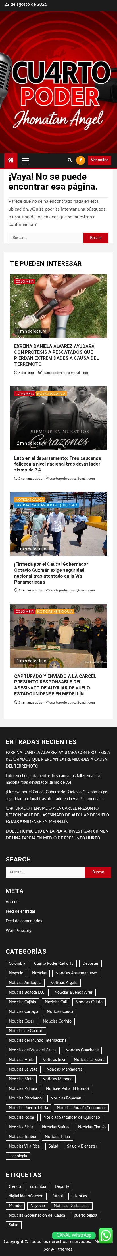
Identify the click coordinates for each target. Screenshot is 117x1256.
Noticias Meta (21, 1079)
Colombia (25, 281)
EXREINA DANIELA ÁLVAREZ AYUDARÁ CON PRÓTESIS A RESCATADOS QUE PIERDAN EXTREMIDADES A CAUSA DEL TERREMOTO (58, 759)
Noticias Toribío (22, 1137)
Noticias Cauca (51, 393)
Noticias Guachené (82, 1050)
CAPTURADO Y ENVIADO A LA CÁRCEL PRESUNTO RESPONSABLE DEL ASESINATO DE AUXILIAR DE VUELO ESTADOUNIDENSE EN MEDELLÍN (55, 685)
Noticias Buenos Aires (73, 992)
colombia (38, 1187)
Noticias (39, 973)
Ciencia (15, 1187)
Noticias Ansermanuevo (76, 973)
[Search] (69, 160)
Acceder (13, 902)
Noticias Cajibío (22, 1002)
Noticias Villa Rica (24, 1146)
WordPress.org (18, 931)
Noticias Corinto (57, 1021)
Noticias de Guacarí (26, 1031)
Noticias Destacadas (71, 1206)
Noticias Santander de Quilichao (46, 505)
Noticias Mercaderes (64, 1069)
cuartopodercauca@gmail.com (65, 372)
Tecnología (18, 1156)
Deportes (90, 964)
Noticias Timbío (92, 1127)
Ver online (99, 160)
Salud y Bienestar (82, 1146)
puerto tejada (85, 1216)
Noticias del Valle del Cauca (33, 1050)
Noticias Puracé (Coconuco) (81, 1108)
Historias (79, 1196)
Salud (53, 1146)
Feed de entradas (20, 912)
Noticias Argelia (64, 983)
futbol (57, 1196)
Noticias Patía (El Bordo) (67, 1089)
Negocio (16, 973)
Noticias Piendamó (25, 1098)
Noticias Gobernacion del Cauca (37, 1216)
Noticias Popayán (66, 1098)
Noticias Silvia (21, 1127)
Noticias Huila (21, 1060)
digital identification (26, 1196)
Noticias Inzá (53, 1060)
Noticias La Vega (23, 1069)
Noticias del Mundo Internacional (38, 1041)
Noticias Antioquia (55, 611)
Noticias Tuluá (57, 1137)
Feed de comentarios (24, 921)
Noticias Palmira (23, 1089)
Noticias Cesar (21, 1021)
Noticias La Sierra (89, 1060)
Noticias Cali (56, 1002)
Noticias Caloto (89, 1002)
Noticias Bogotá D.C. (27, 992)
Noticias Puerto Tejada (28, 1108)
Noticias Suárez (55, 1127)
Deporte (62, 1187)
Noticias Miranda (57, 1079)
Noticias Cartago (23, 1012)
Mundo (15, 1206)
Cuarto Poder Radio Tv (54, 964)
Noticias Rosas (22, 1118)
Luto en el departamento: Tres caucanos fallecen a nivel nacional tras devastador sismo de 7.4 (57, 464)
